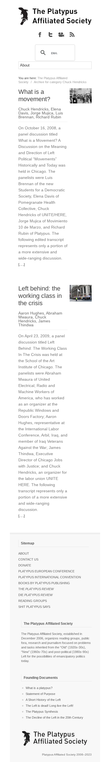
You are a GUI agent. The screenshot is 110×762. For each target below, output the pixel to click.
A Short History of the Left (43, 699)
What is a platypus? (39, 688)
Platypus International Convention (49, 577)
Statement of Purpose (40, 693)
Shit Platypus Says (34, 606)
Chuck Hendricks (33, 109)
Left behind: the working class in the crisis (40, 296)
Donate (24, 565)
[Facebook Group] (39, 34)
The (36, 589)
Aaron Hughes (31, 313)
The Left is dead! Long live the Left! (49, 705)
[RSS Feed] (71, 34)
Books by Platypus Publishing (44, 583)
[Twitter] (50, 34)
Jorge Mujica (41, 113)
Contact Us (28, 559)
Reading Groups (32, 600)
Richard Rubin (48, 117)
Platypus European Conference (46, 571)
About (23, 553)
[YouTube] (61, 34)
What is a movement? (34, 95)
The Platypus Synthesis (42, 711)
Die (35, 595)
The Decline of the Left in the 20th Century (54, 717)
